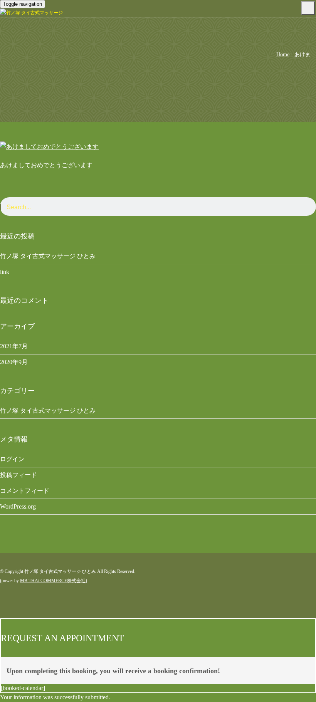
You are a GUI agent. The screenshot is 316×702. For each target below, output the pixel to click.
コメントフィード (24, 490)
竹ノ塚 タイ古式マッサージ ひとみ (48, 256)
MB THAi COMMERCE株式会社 (53, 580)
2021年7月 (14, 346)
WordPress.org (18, 506)
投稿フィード (18, 475)
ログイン (12, 459)
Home (282, 54)
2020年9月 (14, 362)
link (4, 272)
